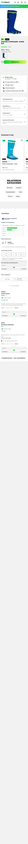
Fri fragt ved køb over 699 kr (12, 82)
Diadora (18, 196)
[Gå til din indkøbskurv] (21, 2)
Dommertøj (9, 187)
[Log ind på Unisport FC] (18, 2)
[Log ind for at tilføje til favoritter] (2, 62)
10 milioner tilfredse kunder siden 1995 (14, 90)
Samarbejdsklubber (10, 192)
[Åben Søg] (15, 2)
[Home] (5, 2)
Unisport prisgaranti (10, 88)
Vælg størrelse (15, 62)
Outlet (20, 192)
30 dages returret (9, 85)
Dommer (10, 196)
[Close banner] (26, 6)
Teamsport (18, 187)
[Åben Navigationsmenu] (25, 2)
